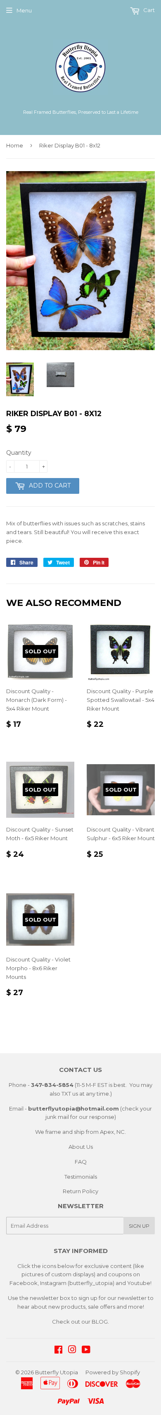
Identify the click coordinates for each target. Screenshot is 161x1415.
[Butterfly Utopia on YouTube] (86, 1350)
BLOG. (100, 1321)
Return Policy (80, 1191)
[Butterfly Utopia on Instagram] (72, 1350)
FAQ (81, 1161)
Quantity (18, 452)
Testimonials (80, 1176)
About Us (81, 1146)
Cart (148, 10)
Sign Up (139, 1226)
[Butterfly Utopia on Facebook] (58, 1350)
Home (14, 145)
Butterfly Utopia (56, 1372)
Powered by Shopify (112, 1372)
